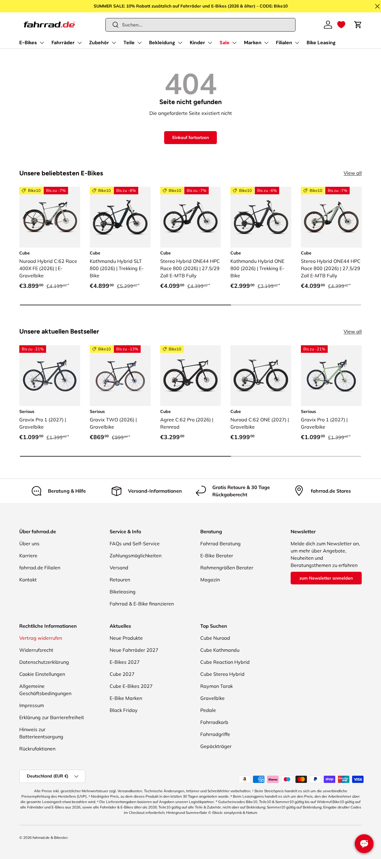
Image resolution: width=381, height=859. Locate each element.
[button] (341, 24)
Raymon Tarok (216, 686)
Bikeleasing (123, 592)
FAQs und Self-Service (135, 543)
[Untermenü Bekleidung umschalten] (180, 42)
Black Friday (124, 710)
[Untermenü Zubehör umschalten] (113, 42)
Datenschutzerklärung (44, 662)
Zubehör (99, 42)
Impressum (31, 705)
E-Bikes (28, 42)
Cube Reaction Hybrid (225, 662)
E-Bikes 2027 (125, 662)
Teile (129, 42)
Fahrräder (63, 42)
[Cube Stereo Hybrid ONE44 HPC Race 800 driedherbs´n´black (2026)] (331, 217)
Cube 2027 (122, 674)
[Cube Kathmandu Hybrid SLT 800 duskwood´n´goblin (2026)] (120, 217)
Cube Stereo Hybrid (222, 674)
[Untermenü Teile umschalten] (139, 42)
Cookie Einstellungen (42, 674)
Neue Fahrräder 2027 (134, 650)
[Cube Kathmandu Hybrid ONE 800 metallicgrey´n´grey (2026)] (260, 217)
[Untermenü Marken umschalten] (266, 42)
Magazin (210, 580)
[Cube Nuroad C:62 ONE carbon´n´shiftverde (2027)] (260, 375)
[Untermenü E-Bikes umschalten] (41, 42)
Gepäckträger (216, 746)
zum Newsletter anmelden (326, 578)
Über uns (29, 543)
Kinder (197, 42)
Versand (119, 568)
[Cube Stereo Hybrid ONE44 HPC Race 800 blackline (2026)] (190, 217)
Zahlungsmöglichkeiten (135, 556)
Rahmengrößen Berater (226, 568)
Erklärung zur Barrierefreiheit (51, 717)
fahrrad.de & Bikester (50, 837)
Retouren (120, 580)
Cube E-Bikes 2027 (131, 686)
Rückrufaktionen (37, 749)
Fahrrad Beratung (220, 543)
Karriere (28, 556)
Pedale (208, 710)
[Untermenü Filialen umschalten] (297, 42)
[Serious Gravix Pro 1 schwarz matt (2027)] (49, 375)
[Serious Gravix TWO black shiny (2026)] (120, 375)
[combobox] (200, 25)
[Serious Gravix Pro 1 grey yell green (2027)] (331, 375)
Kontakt (28, 580)
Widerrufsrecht (36, 650)
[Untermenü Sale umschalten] (234, 42)
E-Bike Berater (216, 556)
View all (353, 173)
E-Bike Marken (126, 698)
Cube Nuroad (215, 638)
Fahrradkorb (214, 722)
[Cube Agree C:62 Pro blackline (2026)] (190, 375)
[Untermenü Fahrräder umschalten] (79, 42)
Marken (252, 42)
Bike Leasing (321, 42)
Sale (225, 42)
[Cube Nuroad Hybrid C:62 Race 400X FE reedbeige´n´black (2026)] (49, 217)
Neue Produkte (126, 638)
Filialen (284, 42)
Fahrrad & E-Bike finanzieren (142, 604)
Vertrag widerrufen (40, 638)
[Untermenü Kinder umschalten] (210, 42)
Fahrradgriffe (215, 734)
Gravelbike (212, 698)
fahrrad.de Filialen (39, 568)
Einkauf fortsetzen (190, 137)
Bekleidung (162, 42)
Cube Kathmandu (219, 650)
